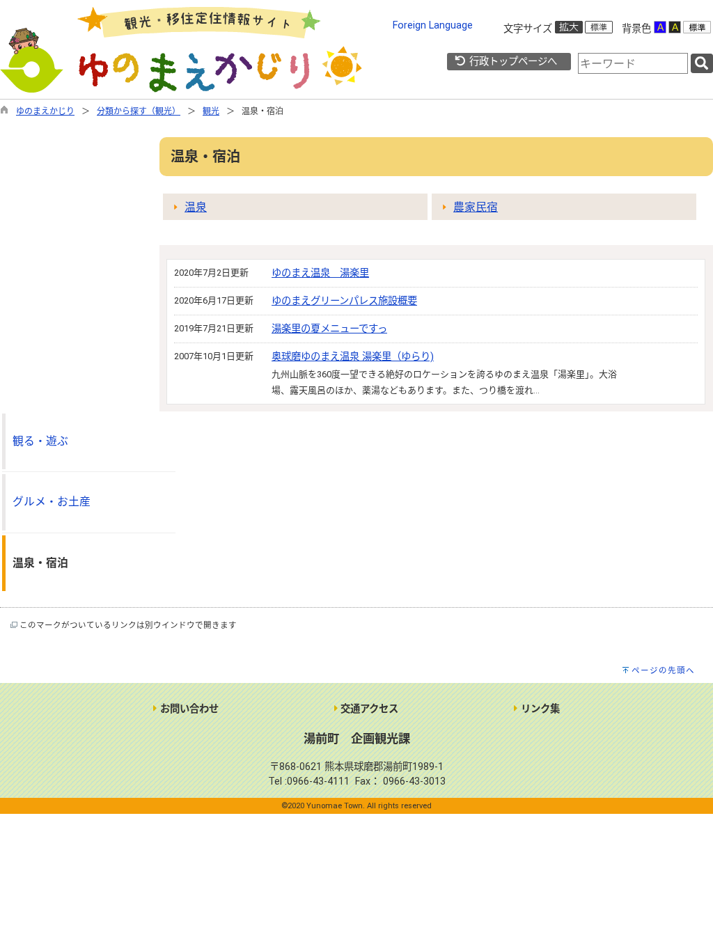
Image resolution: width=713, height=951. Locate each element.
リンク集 (538, 709)
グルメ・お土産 (52, 501)
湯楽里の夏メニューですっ (329, 329)
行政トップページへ (512, 62)
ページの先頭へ (663, 670)
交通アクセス (368, 709)
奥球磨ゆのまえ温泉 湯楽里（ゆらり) (353, 357)
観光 (211, 111)
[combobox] (633, 63)
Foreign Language (433, 25)
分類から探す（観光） (138, 111)
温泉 (196, 207)
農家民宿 (475, 207)
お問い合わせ (187, 709)
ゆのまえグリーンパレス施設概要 (344, 301)
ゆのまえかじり (45, 111)
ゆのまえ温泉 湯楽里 (320, 273)
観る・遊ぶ (40, 441)
